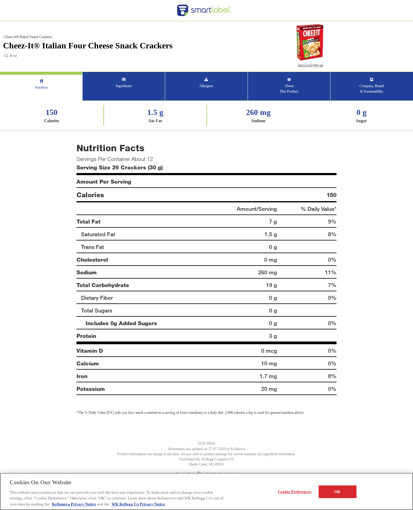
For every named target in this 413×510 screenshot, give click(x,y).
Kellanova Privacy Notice (74, 504)
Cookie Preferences (294, 491)
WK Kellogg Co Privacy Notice (138, 504)
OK (337, 491)
